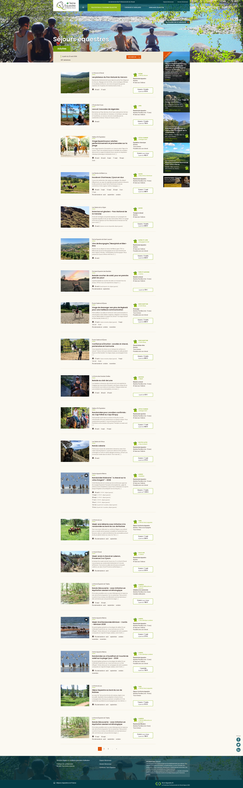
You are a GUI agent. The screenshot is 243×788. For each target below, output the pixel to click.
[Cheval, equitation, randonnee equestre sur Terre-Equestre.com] (66, 5)
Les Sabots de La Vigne (99, 207)
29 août (109, 393)
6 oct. (99, 324)
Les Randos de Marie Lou (99, 173)
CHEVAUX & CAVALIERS (133, 7)
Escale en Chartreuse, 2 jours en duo (108, 177)
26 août (103, 158)
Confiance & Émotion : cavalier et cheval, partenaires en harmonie (110, 345)
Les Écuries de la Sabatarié (176, 22)
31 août (103, 89)
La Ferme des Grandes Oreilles (101, 376)
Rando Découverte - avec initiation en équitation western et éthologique (109, 589)
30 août (104, 492)
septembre (111, 194)
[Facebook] (238, 740)
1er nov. (104, 505)
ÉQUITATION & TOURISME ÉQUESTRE (104, 7)
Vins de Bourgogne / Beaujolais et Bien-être (109, 244)
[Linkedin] (238, 750)
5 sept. (103, 189)
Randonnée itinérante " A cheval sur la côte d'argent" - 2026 (109, 479)
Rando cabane (98, 446)
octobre (118, 194)
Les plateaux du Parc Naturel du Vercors (109, 77)
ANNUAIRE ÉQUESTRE (156, 7)
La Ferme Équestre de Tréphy (101, 584)
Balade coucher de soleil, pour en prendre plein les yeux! (110, 276)
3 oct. (121, 189)
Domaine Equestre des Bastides (101, 271)
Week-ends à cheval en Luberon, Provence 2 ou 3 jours (106, 557)
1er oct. (94, 324)
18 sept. (121, 158)
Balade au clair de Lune (102, 380)
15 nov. (104, 507)
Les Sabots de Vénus (98, 441)
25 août (109, 226)
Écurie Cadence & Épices (99, 303)
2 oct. (93, 160)
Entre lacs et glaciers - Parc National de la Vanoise (109, 212)
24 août (97, 89)
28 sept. (101, 497)
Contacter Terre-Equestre (108, 767)
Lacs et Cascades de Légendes (105, 109)
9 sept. (121, 322)
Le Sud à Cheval (97, 552)
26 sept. (115, 189)
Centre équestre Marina (99, 473)
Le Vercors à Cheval (98, 73)
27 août (106, 322)
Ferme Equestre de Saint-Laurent (102, 239)
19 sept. (109, 429)
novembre (112, 327)
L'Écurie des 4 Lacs (97, 105)
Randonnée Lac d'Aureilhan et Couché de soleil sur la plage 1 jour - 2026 (110, 657)
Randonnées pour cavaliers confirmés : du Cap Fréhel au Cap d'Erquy (109, 413)
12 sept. (109, 189)
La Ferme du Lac (97, 520)
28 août (103, 393)
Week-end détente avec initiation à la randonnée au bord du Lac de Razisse (109, 525)
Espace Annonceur (168, 2)
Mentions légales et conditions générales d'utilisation (73, 760)
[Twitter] (238, 745)
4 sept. (109, 158)
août (104, 194)
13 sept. (101, 495)
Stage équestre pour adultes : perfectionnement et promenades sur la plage (109, 143)
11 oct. (101, 500)
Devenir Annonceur (183, 2)
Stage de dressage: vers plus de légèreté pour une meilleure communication (110, 308)
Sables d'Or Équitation (98, 137)
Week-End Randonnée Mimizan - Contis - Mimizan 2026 (109, 623)
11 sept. (115, 158)
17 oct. (94, 192)
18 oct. (101, 502)
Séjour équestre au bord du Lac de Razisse (107, 691)
